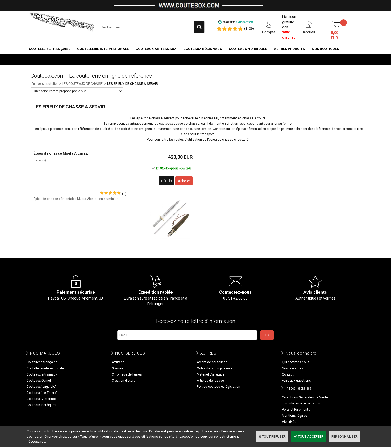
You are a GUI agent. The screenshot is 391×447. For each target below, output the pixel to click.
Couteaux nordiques (248, 49)
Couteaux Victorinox (41, 399)
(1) (124, 194)
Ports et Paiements (296, 409)
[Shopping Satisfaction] (235, 23)
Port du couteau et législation (218, 387)
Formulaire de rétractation (301, 403)
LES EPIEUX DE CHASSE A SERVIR (132, 84)
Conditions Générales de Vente (305, 397)
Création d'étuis (123, 380)
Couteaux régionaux (202, 49)
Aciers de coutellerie (212, 362)
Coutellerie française (49, 49)
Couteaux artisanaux (156, 49)
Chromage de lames (127, 374)
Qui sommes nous (295, 362)
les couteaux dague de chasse (176, 123)
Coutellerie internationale (103, 49)
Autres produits (289, 49)
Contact (288, 374)
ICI (247, 139)
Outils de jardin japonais (214, 368)
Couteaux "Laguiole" (41, 387)
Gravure (117, 368)
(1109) (249, 29)
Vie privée (289, 422)
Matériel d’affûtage (210, 374)
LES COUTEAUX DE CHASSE (82, 84)
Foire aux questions (296, 380)
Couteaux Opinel (39, 380)
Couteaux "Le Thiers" (42, 393)
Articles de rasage (210, 380)
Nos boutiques (325, 49)
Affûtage (118, 362)
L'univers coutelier (44, 84)
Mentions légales (294, 416)
